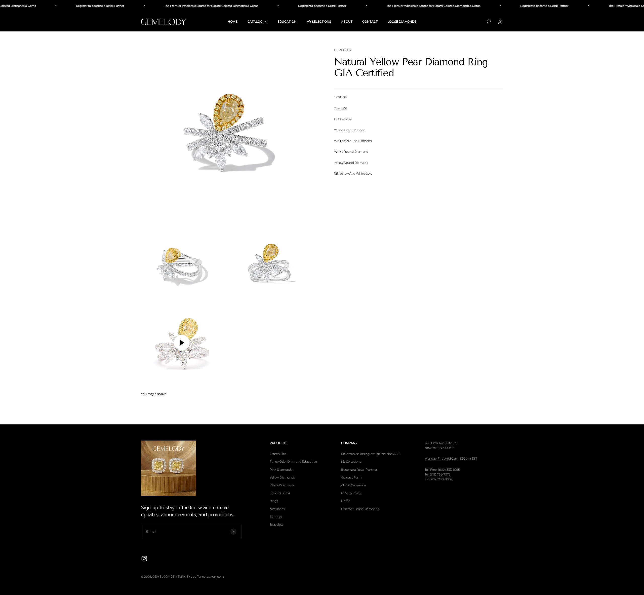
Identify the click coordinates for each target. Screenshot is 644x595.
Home (345, 501)
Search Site (278, 454)
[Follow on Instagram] (144, 558)
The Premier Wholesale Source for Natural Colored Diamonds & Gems (200, 6)
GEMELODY (343, 50)
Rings (274, 501)
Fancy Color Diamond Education (293, 461)
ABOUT (346, 21)
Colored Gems (280, 493)
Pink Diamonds (281, 469)
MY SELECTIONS (319, 21)
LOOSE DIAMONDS (402, 21)
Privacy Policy (351, 493)
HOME (232, 21)
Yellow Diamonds (282, 477)
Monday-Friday (436, 458)
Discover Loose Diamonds (360, 509)
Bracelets (277, 524)
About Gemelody (353, 485)
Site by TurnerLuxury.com (205, 576)
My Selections (351, 461)
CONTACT (369, 21)
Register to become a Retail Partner (89, 6)
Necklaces (277, 509)
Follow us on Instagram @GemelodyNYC (370, 454)
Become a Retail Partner (359, 469)
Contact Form (351, 477)
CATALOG (255, 21)
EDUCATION (287, 21)
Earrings (276, 517)
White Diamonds (282, 485)
